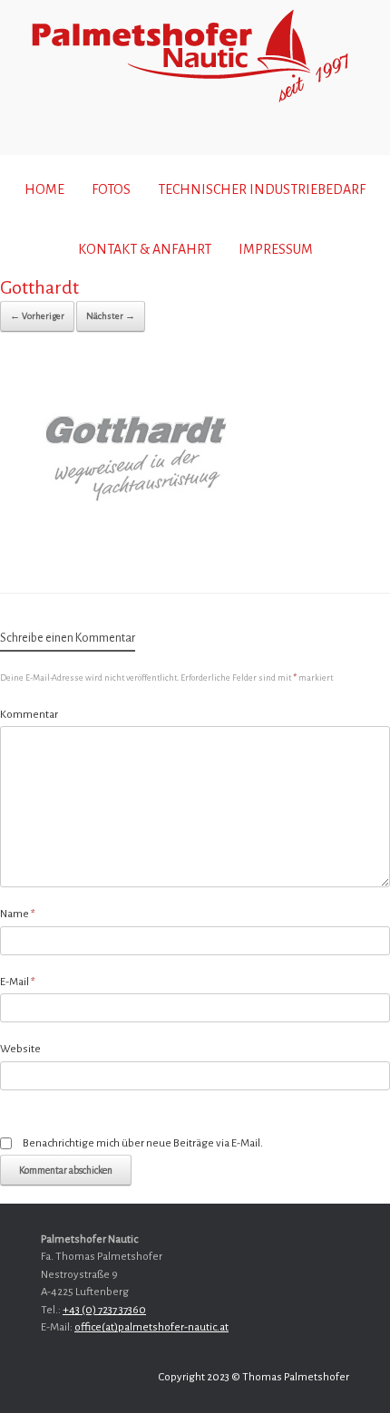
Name (17, 914)
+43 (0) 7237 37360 (104, 1310)
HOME (44, 189)
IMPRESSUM (276, 249)
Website (20, 1049)
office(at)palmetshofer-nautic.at (151, 1327)
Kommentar (29, 715)
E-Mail (17, 982)
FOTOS (111, 189)
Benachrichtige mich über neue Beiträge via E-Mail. (143, 1143)
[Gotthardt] (136, 544)
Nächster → (110, 316)
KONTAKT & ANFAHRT (144, 249)
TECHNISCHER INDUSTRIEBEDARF (262, 189)
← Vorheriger (37, 316)
